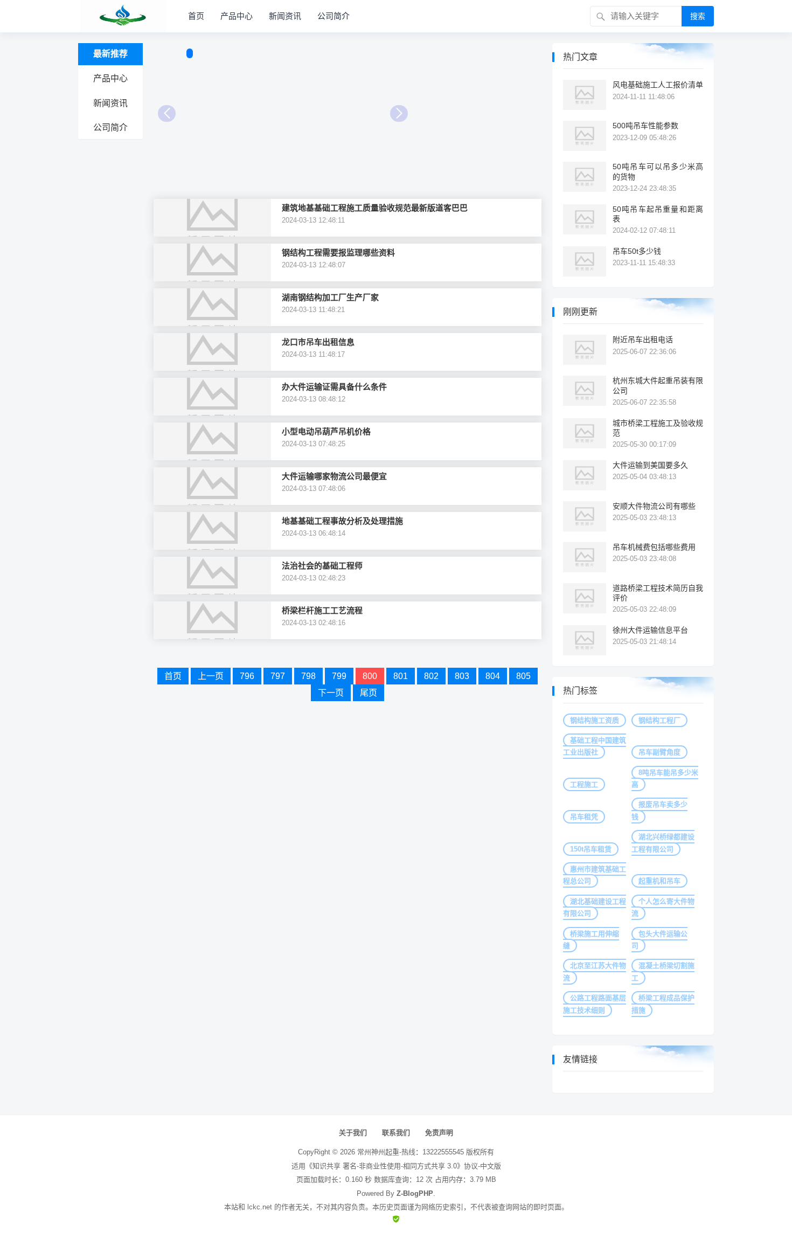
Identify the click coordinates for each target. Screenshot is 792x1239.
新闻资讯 (285, 15)
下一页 (331, 692)
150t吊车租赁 (591, 849)
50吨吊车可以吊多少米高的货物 (658, 171)
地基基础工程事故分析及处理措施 (342, 520)
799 (339, 676)
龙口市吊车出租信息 (318, 342)
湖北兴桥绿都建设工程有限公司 (662, 843)
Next (399, 113)
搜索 (697, 16)
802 (431, 676)
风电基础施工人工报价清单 (658, 84)
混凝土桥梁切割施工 (662, 971)
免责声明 (439, 1133)
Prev (167, 113)
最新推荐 (110, 53)
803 (462, 676)
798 (308, 676)
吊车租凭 (584, 817)
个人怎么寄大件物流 (662, 907)
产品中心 (236, 15)
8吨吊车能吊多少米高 (664, 778)
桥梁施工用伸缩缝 (591, 940)
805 (523, 676)
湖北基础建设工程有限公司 (594, 907)
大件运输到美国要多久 (650, 465)
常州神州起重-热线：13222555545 (410, 1152)
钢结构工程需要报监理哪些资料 (338, 252)
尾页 (368, 692)
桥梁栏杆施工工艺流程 (322, 610)
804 (492, 676)
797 (277, 676)
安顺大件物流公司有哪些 (654, 506)
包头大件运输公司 (659, 940)
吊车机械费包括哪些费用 (654, 547)
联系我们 (396, 1133)
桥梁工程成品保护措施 (662, 1004)
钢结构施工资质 (594, 720)
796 (247, 676)
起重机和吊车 (659, 881)
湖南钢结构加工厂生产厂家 (330, 297)
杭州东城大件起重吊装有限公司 (658, 385)
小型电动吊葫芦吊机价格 (326, 431)
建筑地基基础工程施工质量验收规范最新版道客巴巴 (375, 207)
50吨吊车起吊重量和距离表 (658, 214)
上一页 (211, 676)
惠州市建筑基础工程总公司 (594, 875)
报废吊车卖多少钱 (659, 810)
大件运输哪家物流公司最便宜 (334, 476)
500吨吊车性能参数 (645, 125)
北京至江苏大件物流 (594, 971)
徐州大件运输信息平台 (650, 630)
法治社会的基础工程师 (322, 565)
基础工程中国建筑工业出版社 (594, 746)
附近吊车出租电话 (643, 339)
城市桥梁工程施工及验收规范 (658, 428)
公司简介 (333, 15)
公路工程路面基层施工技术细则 (594, 1004)
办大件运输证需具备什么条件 (334, 386)
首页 (196, 15)
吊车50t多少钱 (637, 251)
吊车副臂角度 (659, 752)
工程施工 (584, 784)
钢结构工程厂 (659, 720)
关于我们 (353, 1133)
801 (400, 676)
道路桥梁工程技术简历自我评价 (658, 593)
